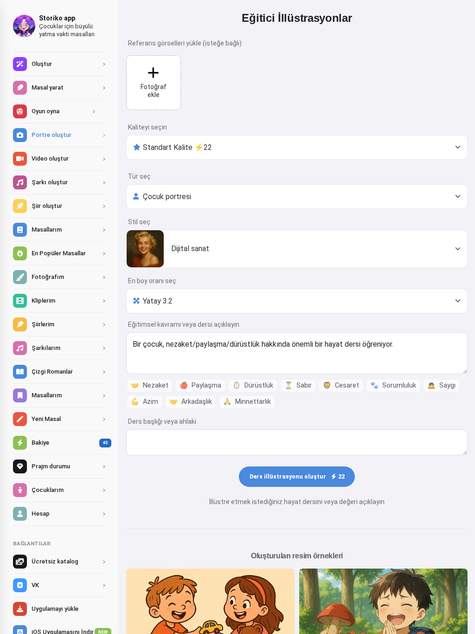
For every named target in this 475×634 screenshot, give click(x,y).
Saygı (441, 385)
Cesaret (341, 385)
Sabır (298, 385)
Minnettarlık (247, 402)
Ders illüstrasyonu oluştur (297, 476)
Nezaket (149, 385)
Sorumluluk (393, 385)
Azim (144, 402)
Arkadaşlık (190, 402)
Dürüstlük (252, 385)
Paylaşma (200, 385)
